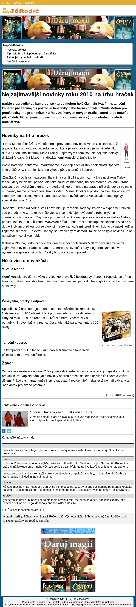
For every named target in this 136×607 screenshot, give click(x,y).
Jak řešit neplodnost (18, 61)
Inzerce (17, 2)
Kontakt (29, 2)
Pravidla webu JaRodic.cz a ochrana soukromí (44, 604)
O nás (5, 2)
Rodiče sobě (119, 516)
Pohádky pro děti (16, 49)
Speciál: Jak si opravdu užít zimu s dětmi (61, 412)
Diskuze (8, 520)
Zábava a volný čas (97, 516)
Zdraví (44, 516)
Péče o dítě (56, 516)
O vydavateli (11, 604)
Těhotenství (31, 516)
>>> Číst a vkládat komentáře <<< (23, 509)
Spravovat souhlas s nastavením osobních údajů (106, 604)
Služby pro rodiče (26, 520)
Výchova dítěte (74, 516)
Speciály (43, 520)
